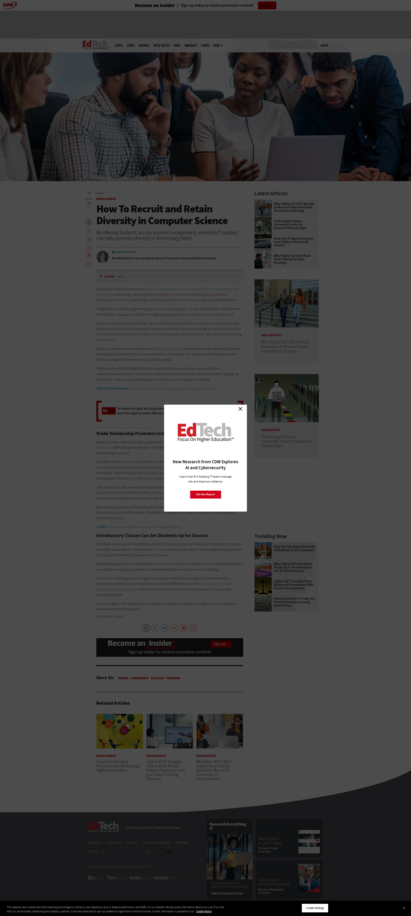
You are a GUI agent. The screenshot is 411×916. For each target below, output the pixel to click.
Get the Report (205, 494)
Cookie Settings (315, 908)
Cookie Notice (204, 911)
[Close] (404, 908)
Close (240, 409)
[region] (205, 908)
